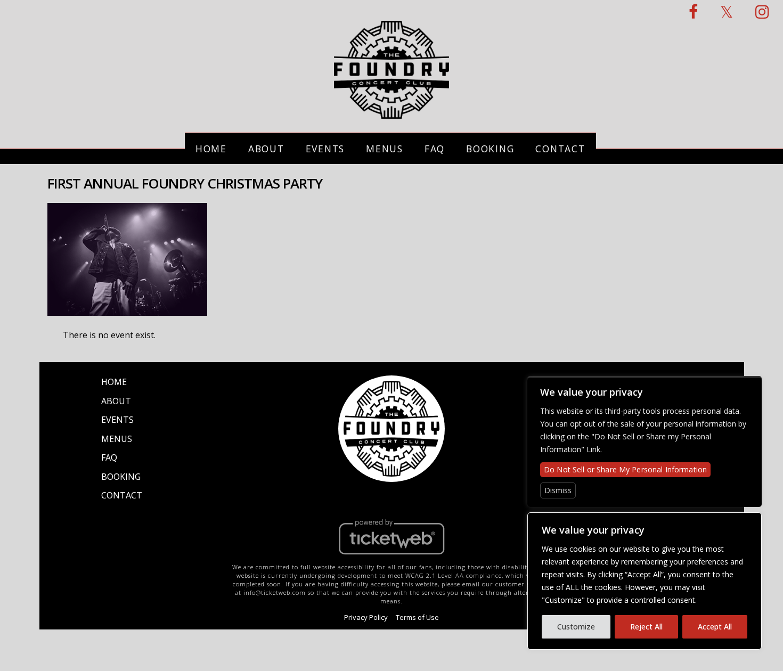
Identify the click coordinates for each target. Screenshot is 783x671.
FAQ (435, 148)
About (266, 148)
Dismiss (558, 490)
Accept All (715, 626)
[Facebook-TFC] (693, 11)
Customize (576, 626)
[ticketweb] (391, 557)
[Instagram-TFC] (763, 11)
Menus (384, 148)
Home (211, 148)
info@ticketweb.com (274, 592)
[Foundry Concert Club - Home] (391, 113)
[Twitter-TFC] (727, 11)
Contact (560, 148)
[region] (644, 581)
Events (325, 148)
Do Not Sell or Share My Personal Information (625, 469)
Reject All (646, 626)
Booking (490, 148)
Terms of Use (417, 617)
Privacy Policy (366, 617)
